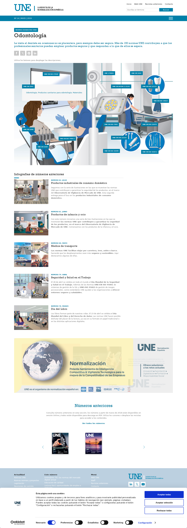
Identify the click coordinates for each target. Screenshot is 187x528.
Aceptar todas (164, 494)
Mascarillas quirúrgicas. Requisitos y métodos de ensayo (89, 93)
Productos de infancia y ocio (68, 215)
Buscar (166, 10)
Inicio (129, 4)
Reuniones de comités (24, 486)
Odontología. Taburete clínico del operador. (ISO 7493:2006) (133, 131)
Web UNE (138, 4)
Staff (93, 480)
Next (144, 447)
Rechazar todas (164, 510)
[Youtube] (143, 484)
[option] (93, 365)
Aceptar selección (164, 502)
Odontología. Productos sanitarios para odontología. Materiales (54, 93)
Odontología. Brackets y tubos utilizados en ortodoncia (71, 80)
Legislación (19, 483)
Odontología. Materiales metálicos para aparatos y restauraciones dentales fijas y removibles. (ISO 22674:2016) (157, 136)
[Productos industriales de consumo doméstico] (31, 191)
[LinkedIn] (130, 484)
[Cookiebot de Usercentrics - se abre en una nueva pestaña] (18, 523)
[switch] (79, 522)
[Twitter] (137, 484)
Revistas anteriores (153, 4)
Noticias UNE (20, 478)
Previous (42, 447)
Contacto (169, 4)
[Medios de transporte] (31, 254)
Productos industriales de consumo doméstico (79, 183)
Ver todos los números (93, 423)
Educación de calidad (53, 483)
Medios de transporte (64, 246)
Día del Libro (59, 309)
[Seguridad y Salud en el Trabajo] (31, 286)
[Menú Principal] (171, 18)
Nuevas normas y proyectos (26, 480)
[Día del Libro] (31, 317)
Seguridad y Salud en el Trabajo (71, 278)
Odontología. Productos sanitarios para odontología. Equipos (53, 136)
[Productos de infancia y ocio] (31, 223)
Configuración (145, 523)
